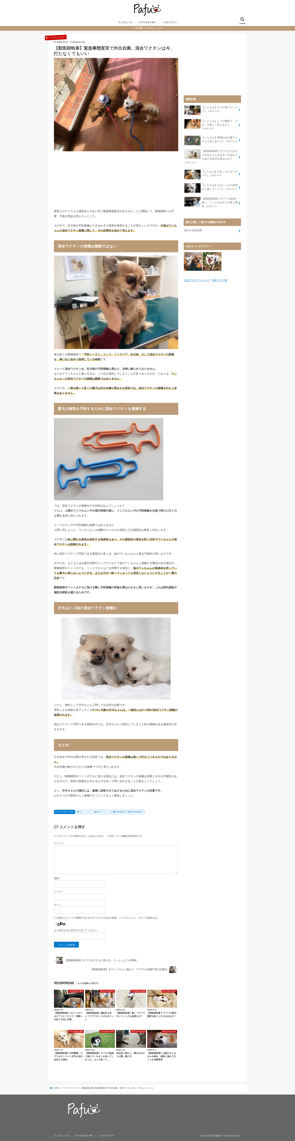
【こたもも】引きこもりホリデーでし (220, 173)
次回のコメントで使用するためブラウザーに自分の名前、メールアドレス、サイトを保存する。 (108, 917)
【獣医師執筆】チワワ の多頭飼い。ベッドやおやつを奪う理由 (220, 202)
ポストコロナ (85, 812)
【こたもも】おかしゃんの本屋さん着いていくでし (220, 187)
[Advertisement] (116, 179)
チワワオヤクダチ (147, 22)
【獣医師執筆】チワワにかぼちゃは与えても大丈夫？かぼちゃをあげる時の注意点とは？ (211, 157)
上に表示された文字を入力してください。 (76, 930)
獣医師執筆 (120, 812)
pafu (218, 1135)
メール (58, 891)
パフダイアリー (170, 22)
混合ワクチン (103, 812)
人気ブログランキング (196, 280)
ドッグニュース (125, 22)
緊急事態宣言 (137, 812)
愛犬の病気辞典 (193, 230)
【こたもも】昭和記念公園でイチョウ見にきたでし (220, 139)
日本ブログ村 (219, 280)
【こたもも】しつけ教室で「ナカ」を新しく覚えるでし (220, 125)
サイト (57, 904)
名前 (57, 878)
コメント (59, 843)
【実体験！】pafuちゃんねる (148, 28)
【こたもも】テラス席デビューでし (220, 109)
